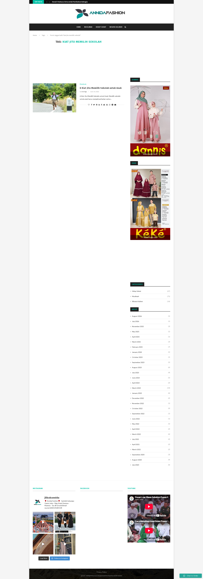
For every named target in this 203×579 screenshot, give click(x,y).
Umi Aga (84, 91)
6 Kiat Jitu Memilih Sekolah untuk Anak (101, 88)
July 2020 (135, 465)
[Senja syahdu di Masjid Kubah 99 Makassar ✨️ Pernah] (43, 522)
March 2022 (136, 434)
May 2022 (135, 424)
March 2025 (136, 342)
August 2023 (137, 367)
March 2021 (136, 449)
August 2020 (137, 460)
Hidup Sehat (101, 27)
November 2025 (138, 326)
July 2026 (135, 321)
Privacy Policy (102, 572)
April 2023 (136, 383)
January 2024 (137, 352)
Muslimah (88, 27)
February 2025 (137, 347)
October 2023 (137, 357)
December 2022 (138, 398)
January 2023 (137, 393)
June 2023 (136, 378)
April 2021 (136, 444)
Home (79, 27)
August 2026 (137, 316)
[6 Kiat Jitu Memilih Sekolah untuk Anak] (54, 97)
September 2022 (138, 414)
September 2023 (138, 362)
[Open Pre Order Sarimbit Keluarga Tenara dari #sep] (65, 522)
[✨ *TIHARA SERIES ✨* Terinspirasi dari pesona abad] (43, 544)
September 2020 (138, 455)
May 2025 (135, 332)
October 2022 (137, 408)
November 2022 (138, 403)
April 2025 (136, 337)
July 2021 (135, 439)
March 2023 (136, 388)
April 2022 (136, 429)
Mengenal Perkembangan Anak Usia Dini (66, 2)
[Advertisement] (78, 63)
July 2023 (135, 373)
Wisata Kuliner (116, 27)
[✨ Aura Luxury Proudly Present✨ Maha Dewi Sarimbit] (65, 544)
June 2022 (136, 419)
